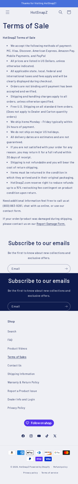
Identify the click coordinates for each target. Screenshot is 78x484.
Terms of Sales (17, 357)
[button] (7, 12)
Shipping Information (21, 373)
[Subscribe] (66, 268)
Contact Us (15, 365)
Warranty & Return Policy (23, 382)
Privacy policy (30, 472)
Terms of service (49, 472)
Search (12, 331)
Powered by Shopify (40, 467)
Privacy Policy (16, 407)
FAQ (10, 339)
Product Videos (17, 348)
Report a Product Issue (22, 391)
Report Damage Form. (51, 223)
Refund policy (60, 467)
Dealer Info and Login (21, 399)
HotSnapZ (24, 467)
